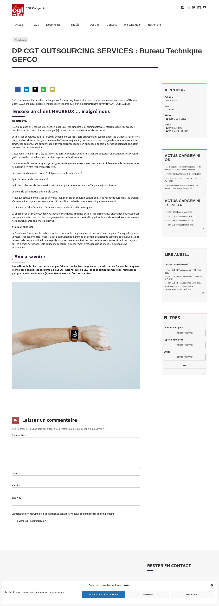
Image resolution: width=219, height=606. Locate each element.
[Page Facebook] (183, 5)
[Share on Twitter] (35, 89)
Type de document (173, 340)
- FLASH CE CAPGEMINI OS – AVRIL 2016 (183, 174)
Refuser (148, 594)
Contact (112, 24)
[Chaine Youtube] (204, 5)
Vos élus (20, 39)
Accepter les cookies (103, 594)
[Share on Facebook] (18, 89)
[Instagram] (199, 5)
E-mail (16, 485)
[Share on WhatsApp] (43, 89)
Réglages (192, 594)
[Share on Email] (52, 89)
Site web (16, 497)
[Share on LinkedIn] (26, 89)
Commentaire (20, 435)
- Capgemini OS (173, 128)
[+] (203, 192)
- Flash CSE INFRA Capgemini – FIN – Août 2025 (183, 271)
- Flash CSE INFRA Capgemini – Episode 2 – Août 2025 (183, 277)
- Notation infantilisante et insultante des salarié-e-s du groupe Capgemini (181, 186)
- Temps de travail (175, 119)
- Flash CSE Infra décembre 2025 (179, 216)
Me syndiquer (132, 24)
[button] (212, 585)
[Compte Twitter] (194, 5)
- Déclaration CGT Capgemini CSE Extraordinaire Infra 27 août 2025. (179, 287)
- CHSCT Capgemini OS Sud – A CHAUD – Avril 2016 (183, 179)
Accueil (19, 24)
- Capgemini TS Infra (176, 131)
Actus (35, 24)
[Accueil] (18, 10)
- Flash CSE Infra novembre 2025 (179, 221)
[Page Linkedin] (188, 5)
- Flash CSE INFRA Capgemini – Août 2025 (183, 283)
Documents (53, 24)
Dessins (94, 24)
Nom (15, 473)
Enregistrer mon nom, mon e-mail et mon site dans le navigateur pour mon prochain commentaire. (63, 513)
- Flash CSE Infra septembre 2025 (179, 225)
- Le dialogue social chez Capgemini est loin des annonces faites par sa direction (183, 168)
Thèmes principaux (173, 327)
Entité (167, 352)
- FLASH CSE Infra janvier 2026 (178, 212)
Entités (75, 24)
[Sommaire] (12, 111)
